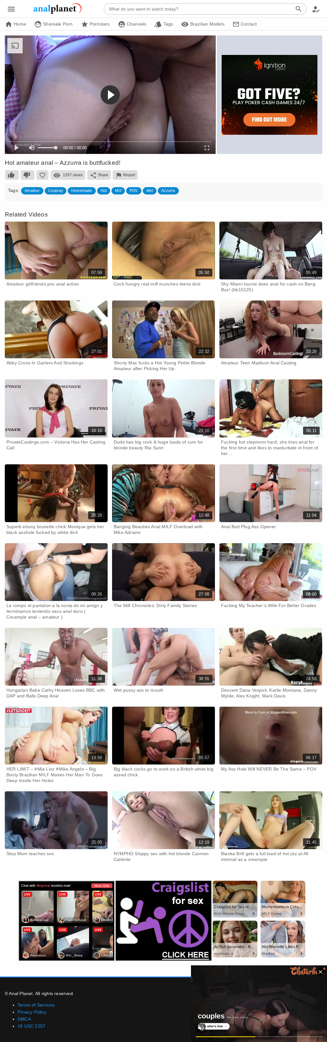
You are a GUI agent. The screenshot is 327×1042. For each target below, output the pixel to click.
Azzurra (168, 190)
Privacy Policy (32, 1012)
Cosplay (55, 190)
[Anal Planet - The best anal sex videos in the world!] (57, 12)
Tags (167, 24)
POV (134, 190)
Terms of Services (36, 1005)
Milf (118, 190)
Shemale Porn (57, 24)
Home (19, 24)
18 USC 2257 (31, 1026)
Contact (248, 24)
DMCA (24, 1019)
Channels (136, 24)
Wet (149, 190)
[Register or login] (315, 8)
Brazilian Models (206, 24)
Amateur (32, 190)
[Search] (299, 9)
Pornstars (99, 24)
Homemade (81, 190)
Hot (104, 190)
